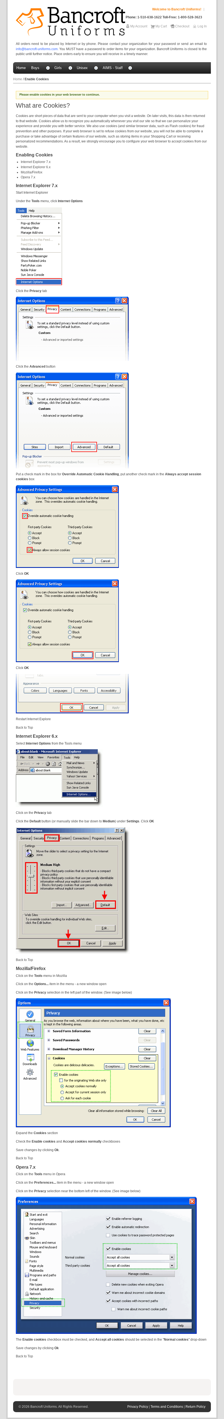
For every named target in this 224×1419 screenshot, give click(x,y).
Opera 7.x (28, 177)
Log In (202, 26)
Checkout (182, 26)
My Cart (161, 26)
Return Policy (195, 1407)
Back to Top (24, 727)
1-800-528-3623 (190, 17)
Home (17, 79)
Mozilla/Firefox (31, 172)
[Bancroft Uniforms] (70, 21)
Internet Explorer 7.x (36, 162)
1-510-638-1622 (149, 17)
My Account (138, 26)
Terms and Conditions (167, 1407)
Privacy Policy (138, 1407)
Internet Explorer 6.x (36, 167)
